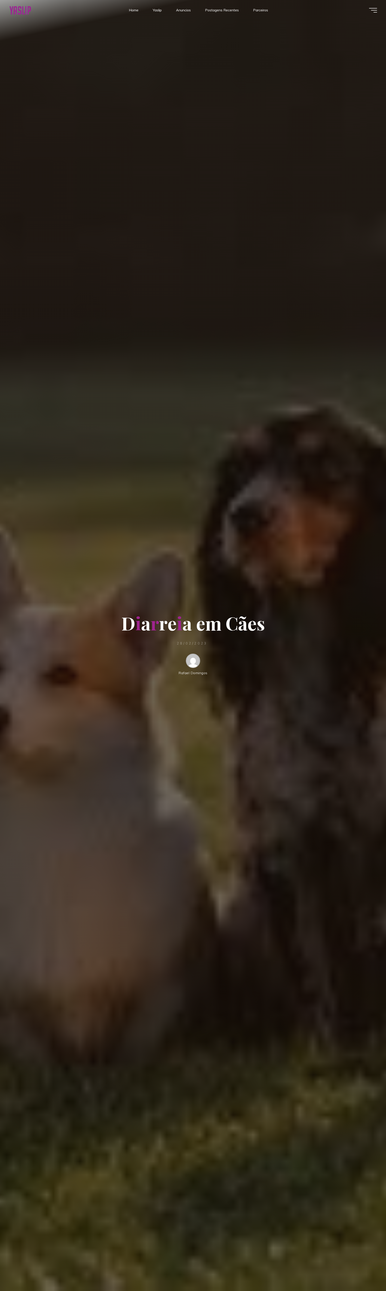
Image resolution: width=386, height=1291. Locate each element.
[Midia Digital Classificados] (20, 10)
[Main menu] (373, 10)
